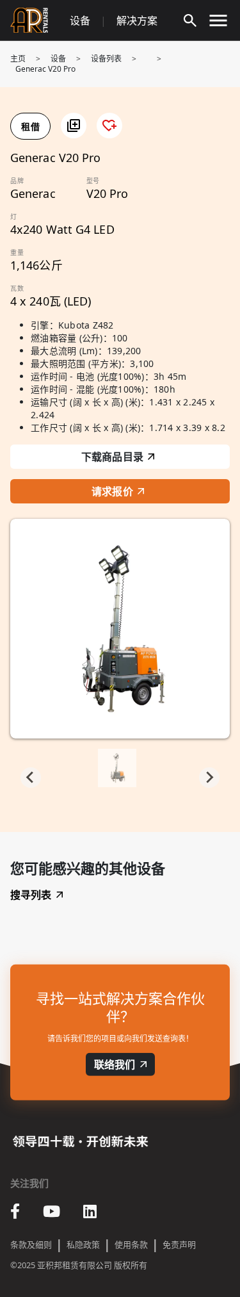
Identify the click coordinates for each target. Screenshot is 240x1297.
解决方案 (136, 20)
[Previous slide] (30, 777)
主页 (18, 58)
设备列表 (106, 58)
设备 (80, 20)
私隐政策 (83, 1244)
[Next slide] (209, 777)
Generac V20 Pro (45, 68)
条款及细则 (31, 1244)
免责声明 (179, 1244)
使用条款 (131, 1244)
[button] (73, 125)
